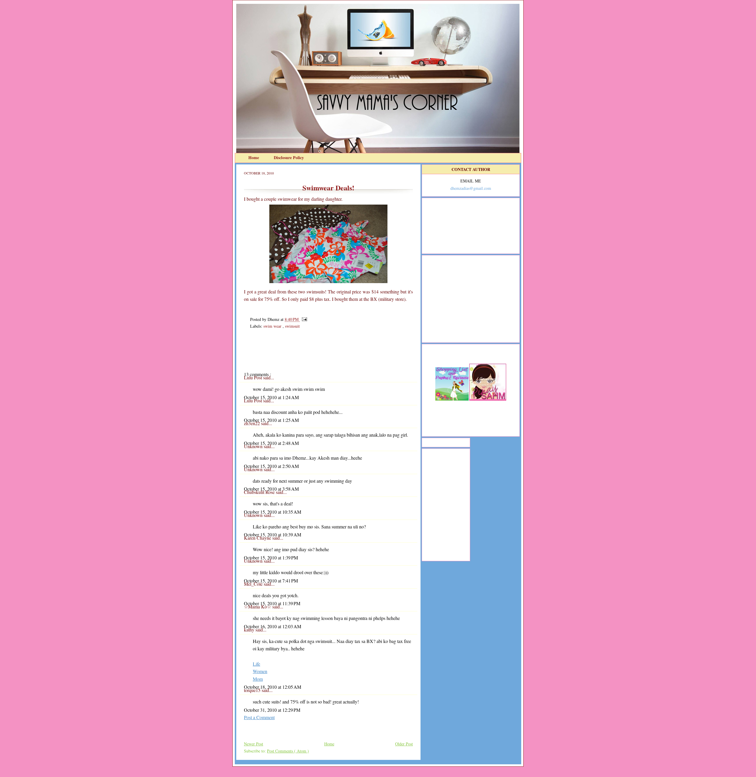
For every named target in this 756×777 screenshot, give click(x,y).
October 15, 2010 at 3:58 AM (271, 489)
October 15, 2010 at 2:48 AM (271, 443)
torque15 (253, 690)
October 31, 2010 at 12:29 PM (272, 710)
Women (260, 671)
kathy (249, 629)
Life (256, 664)
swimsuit (292, 326)
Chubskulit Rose (260, 492)
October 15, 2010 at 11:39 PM (272, 603)
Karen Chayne (258, 538)
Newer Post (253, 744)
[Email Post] (303, 319)
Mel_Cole (254, 584)
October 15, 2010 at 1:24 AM (271, 397)
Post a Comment (259, 717)
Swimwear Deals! (328, 187)
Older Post (404, 744)
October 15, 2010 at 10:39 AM (272, 534)
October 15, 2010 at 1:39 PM (271, 557)
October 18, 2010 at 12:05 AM (272, 687)
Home (254, 157)
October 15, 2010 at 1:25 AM (271, 420)
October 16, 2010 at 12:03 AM (272, 626)
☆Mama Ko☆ (258, 606)
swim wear (273, 326)
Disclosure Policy (289, 157)
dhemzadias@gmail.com (470, 188)
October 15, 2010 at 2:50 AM (271, 466)
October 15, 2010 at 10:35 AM (272, 512)
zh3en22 (252, 423)
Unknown (254, 446)
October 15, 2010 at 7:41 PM (271, 580)
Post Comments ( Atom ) (288, 751)
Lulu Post (253, 377)
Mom (258, 679)
